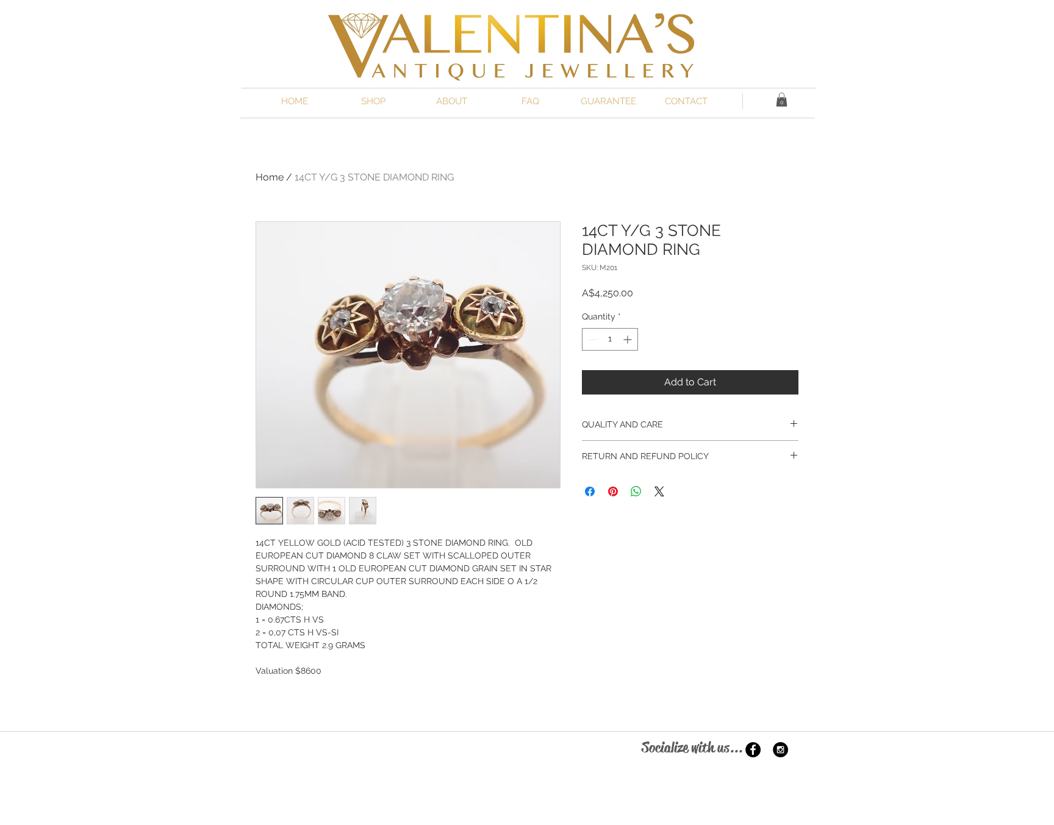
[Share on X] (659, 491)
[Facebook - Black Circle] (753, 749)
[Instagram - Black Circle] (780, 749)
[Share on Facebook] (590, 491)
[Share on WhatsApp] (636, 491)
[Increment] (628, 339)
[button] (781, 100)
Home (270, 177)
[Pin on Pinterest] (613, 491)
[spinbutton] (610, 339)
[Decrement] (591, 339)
